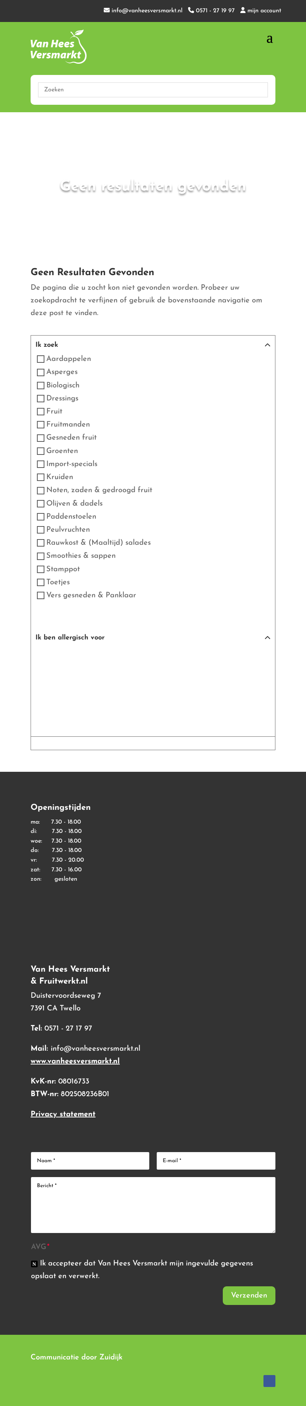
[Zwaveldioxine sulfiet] (153, 684)
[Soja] (75, 684)
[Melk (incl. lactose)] (127, 657)
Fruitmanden (68, 424)
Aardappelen (68, 359)
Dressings (62, 398)
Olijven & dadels (74, 503)
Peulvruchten (68, 530)
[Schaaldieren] (231, 657)
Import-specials (71, 464)
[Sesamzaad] (48, 684)
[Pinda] (205, 657)
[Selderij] (257, 657)
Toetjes (58, 582)
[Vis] (101, 684)
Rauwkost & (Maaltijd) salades (98, 543)
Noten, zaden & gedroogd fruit (99, 490)
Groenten (62, 451)
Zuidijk (110, 1357)
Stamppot (63, 569)
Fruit (54, 411)
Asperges (62, 372)
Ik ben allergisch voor (69, 638)
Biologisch (62, 385)
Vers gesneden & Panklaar (91, 595)
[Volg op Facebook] (269, 1381)
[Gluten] (75, 657)
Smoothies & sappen (81, 556)
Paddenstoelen (71, 516)
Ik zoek (46, 345)
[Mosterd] (153, 657)
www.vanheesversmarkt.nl (75, 1061)
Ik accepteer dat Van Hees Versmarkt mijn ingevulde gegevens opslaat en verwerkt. (142, 1270)
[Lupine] (101, 657)
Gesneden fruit (71, 438)
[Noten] (179, 657)
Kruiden (59, 477)
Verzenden (249, 1295)
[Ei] (48, 657)
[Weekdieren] (127, 684)
